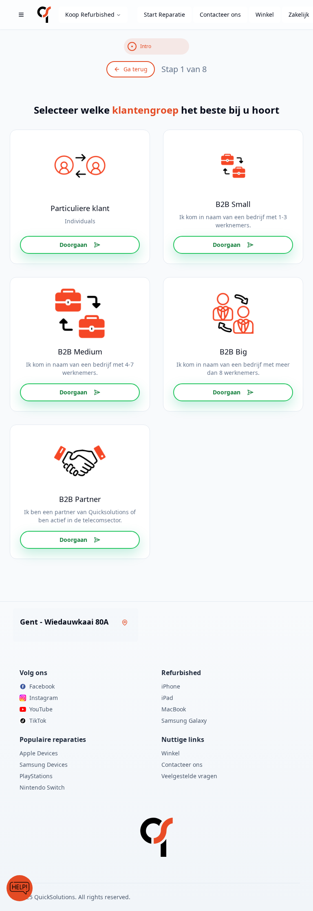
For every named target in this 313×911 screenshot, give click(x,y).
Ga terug (135, 69)
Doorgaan (73, 245)
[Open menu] (21, 15)
